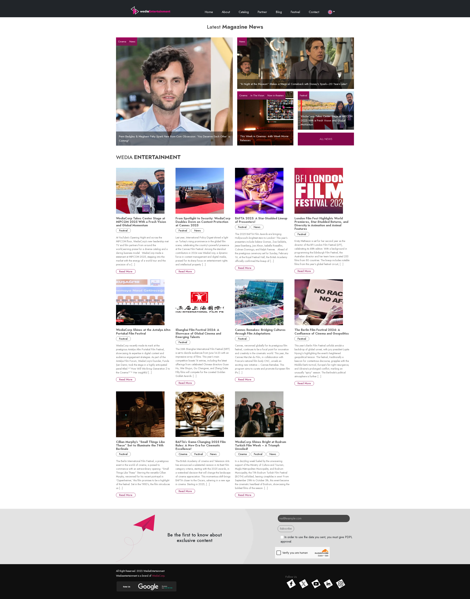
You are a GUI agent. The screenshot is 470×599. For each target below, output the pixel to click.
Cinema (122, 41)
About (226, 12)
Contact (314, 12)
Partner (262, 12)
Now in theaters (275, 95)
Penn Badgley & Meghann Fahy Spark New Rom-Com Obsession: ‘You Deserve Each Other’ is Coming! (174, 138)
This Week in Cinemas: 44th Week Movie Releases (264, 138)
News (132, 41)
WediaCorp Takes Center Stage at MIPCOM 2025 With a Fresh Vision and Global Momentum (326, 120)
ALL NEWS (326, 139)
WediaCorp (158, 576)
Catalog (244, 12)
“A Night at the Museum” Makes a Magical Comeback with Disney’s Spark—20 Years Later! (293, 84)
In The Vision (257, 95)
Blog (279, 12)
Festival (295, 12)
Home (209, 12)
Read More (125, 271)
